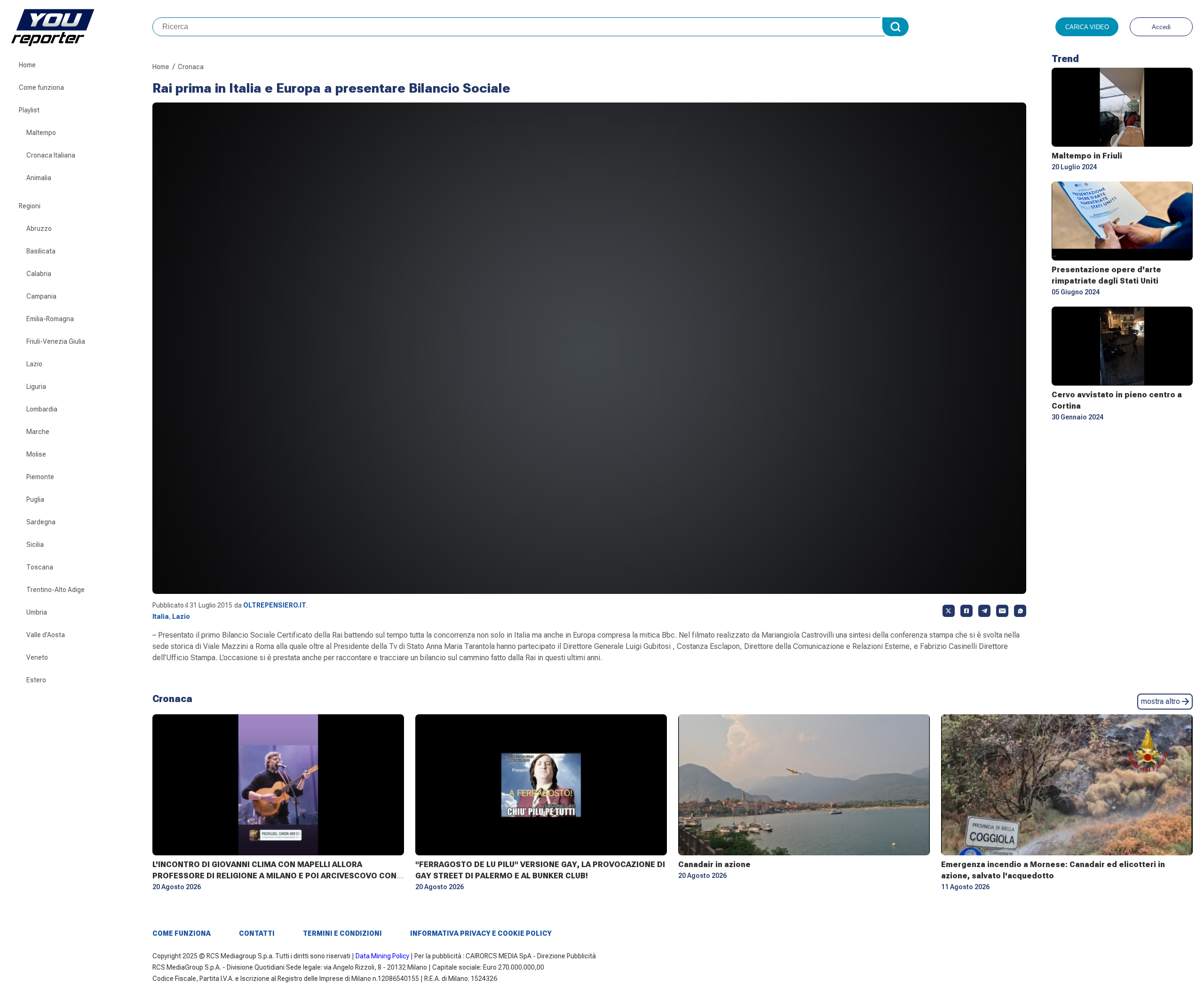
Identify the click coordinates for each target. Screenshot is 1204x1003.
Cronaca (191, 67)
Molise (36, 454)
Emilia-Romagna (50, 319)
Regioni (29, 206)
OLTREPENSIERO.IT (274, 605)
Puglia (35, 499)
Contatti (257, 933)
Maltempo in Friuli (1087, 155)
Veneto (37, 657)
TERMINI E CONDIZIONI (342, 933)
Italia (160, 616)
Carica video (1087, 27)
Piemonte (40, 477)
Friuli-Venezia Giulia (55, 341)
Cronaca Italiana (50, 155)
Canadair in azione (714, 864)
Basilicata (40, 251)
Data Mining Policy (382, 956)
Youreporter (81, 27)
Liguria (36, 386)
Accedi (1161, 27)
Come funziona (41, 87)
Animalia (38, 178)
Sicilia (35, 544)
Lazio (34, 364)
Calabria (38, 273)
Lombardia (41, 409)
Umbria (36, 612)
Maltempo (41, 132)
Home (27, 65)
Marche (37, 431)
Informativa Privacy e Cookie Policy (481, 933)
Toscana (39, 567)
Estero (36, 680)
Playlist (29, 110)
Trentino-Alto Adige (55, 589)
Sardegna (40, 522)
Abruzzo (39, 228)
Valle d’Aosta (45, 635)
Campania (41, 296)
